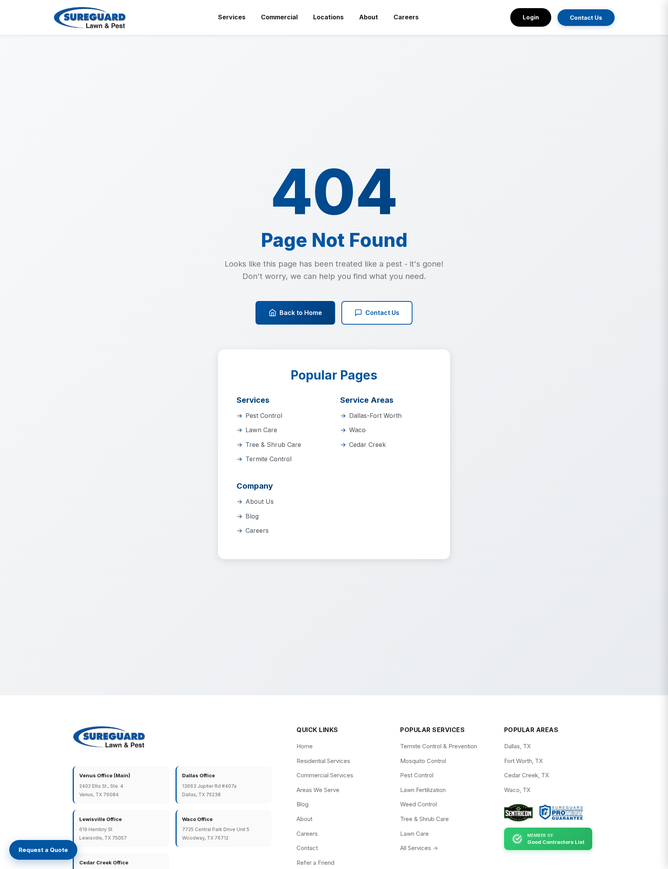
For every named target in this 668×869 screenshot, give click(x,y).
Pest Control (263, 415)
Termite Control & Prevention (438, 746)
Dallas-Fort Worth (375, 415)
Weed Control (418, 804)
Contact (307, 848)
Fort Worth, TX (523, 761)
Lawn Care (261, 430)
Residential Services (323, 761)
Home (305, 746)
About (368, 17)
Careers (406, 17)
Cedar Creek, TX (526, 775)
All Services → (419, 848)
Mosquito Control (423, 761)
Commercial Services (325, 775)
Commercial (279, 17)
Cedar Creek (367, 444)
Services (231, 17)
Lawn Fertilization (423, 790)
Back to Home (300, 312)
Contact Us (586, 17)
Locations (328, 17)
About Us (259, 501)
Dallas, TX (517, 746)
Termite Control (268, 459)
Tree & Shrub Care (273, 444)
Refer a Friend (315, 862)
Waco (357, 430)
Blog (252, 516)
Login (531, 17)
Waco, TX (517, 790)
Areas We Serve (318, 790)
